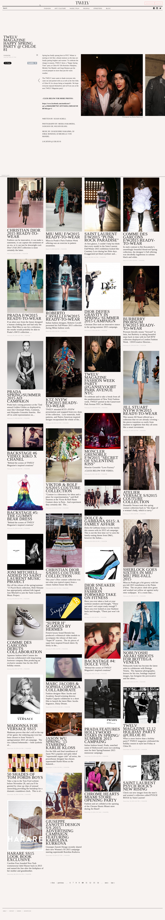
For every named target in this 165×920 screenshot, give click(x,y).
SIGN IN (158, 3)
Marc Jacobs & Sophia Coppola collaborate (63, 686)
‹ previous (60, 883)
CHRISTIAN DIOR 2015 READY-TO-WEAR (23, 233)
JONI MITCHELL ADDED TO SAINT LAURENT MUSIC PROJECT (24, 577)
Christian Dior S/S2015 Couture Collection (63, 573)
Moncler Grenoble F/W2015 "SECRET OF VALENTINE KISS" (101, 457)
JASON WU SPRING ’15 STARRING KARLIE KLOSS (60, 743)
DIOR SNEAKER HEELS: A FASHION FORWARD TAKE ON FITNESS (100, 591)
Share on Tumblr (32, 63)
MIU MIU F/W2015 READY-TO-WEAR (63, 235)
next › (107, 883)
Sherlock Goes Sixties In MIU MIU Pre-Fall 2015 (140, 574)
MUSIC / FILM (74, 8)
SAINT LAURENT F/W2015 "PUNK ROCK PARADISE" (101, 237)
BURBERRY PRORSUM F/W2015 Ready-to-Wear (139, 324)
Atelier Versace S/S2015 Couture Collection (140, 497)
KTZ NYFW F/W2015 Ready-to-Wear (62, 402)
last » (113, 883)
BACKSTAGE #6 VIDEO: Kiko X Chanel (22, 456)
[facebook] (154, 8)
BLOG (108, 8)
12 (90, 883)
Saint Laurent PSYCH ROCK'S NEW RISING (139, 786)
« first (52, 883)
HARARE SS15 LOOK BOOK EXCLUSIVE (20, 856)
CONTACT (11, 911)
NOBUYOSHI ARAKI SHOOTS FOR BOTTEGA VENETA (138, 657)
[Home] (82, 3)
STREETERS (97, 8)
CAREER (19, 911)
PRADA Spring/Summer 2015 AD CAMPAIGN (24, 396)
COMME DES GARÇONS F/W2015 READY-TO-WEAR (139, 239)
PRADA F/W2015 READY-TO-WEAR (24, 317)
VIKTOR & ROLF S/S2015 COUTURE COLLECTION (63, 487)
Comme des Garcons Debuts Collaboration (24, 647)
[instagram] (157, 8)
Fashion (7, 55)
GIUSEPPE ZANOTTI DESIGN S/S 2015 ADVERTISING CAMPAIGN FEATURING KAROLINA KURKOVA (63, 832)
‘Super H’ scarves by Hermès (58, 626)
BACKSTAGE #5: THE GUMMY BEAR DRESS (22, 515)
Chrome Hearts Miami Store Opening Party (101, 797)
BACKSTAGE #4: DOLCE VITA (99, 662)
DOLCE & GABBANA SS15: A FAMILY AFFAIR (101, 521)
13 (94, 883)
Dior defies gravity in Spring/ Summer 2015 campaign (101, 316)
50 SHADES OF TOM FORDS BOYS (25, 776)
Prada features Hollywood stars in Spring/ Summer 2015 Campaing (102, 735)
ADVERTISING (27, 911)
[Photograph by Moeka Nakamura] (112, 115)
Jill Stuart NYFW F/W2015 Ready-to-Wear (140, 410)
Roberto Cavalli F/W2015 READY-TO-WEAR (63, 316)
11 (86, 883)
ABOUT (5, 911)
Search (5, 8)
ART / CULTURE (60, 8)
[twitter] (160, 8)
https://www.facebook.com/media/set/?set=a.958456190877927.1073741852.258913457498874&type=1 (60, 106)
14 (98, 883)
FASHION (47, 8)
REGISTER (149, 3)
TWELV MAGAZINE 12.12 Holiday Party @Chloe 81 (139, 730)
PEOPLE (86, 8)
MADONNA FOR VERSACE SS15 (22, 727)
